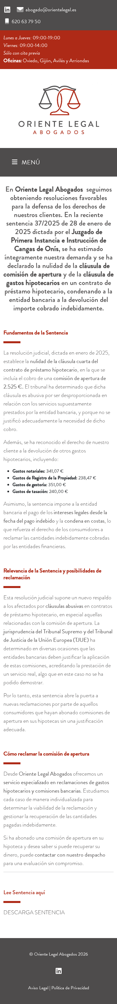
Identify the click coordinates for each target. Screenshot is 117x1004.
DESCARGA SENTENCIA (34, 912)
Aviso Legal (38, 987)
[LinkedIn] (7, 10)
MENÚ (30, 162)
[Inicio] (58, 107)
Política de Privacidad (70, 987)
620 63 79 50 (26, 21)
